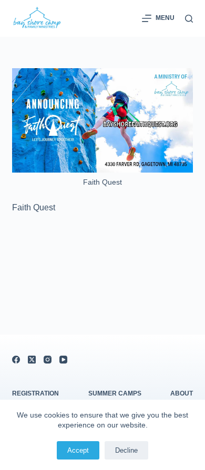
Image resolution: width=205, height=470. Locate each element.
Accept (78, 450)
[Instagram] (48, 360)
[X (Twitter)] (32, 360)
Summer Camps (114, 393)
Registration (35, 393)
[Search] (189, 19)
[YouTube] (63, 360)
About (181, 393)
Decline (126, 450)
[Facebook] (16, 360)
